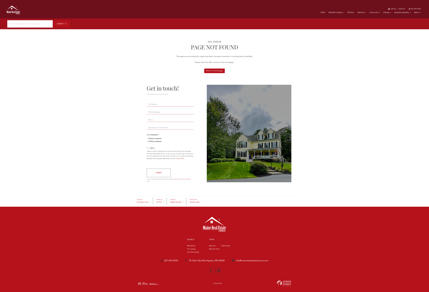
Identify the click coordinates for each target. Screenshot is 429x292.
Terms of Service (187, 179)
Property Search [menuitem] (335, 13)
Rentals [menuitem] (350, 12)
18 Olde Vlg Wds (206, 261)
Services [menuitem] (360, 13)
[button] (62, 24)
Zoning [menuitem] (386, 13)
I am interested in (153, 135)
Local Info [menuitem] (374, 13)
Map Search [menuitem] (191, 246)
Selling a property (155, 141)
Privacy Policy (180, 158)
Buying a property (155, 138)
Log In (393, 9)
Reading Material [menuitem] (401, 13)
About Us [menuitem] (212, 246)
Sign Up (402, 9)
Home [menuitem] (322, 12)
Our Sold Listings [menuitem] (193, 252)
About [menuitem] (416, 13)
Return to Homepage (214, 71)
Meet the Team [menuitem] (214, 249)
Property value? (195, 202)
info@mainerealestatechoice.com (252, 261)
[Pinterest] (218, 271)
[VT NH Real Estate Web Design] (284, 283)
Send (159, 173)
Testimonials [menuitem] (225, 246)
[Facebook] (211, 271)
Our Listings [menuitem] (191, 249)
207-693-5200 (416, 9)
